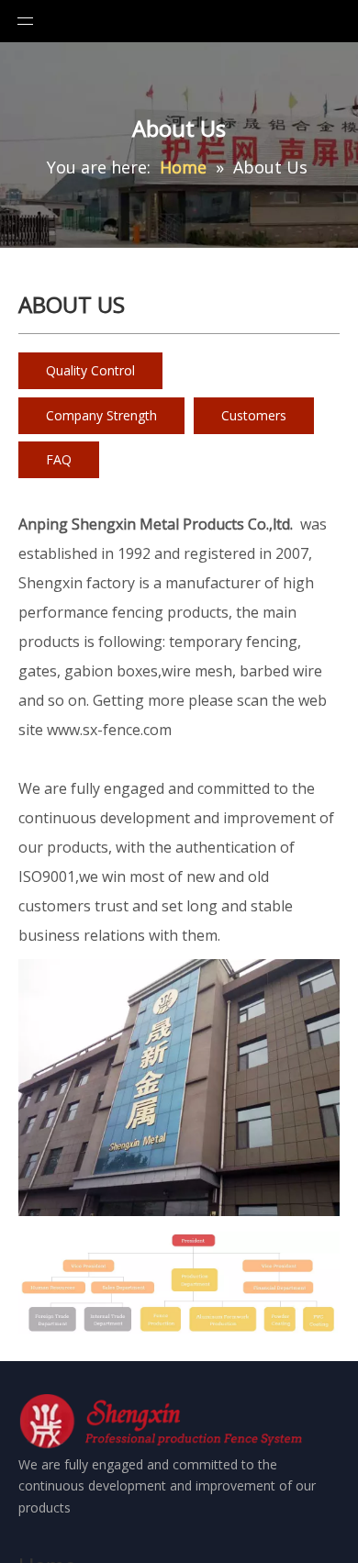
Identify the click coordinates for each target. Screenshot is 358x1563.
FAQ (59, 459)
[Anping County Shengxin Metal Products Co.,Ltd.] (163, 1423)
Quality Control (90, 370)
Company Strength (101, 415)
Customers (253, 415)
